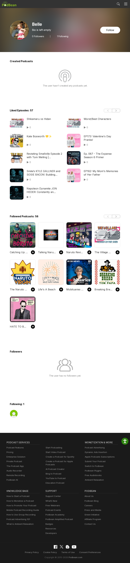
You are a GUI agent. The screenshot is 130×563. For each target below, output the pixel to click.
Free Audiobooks (93, 475)
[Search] (118, 4)
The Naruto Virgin (19, 289)
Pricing (9, 452)
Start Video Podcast (55, 452)
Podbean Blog (91, 501)
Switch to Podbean (94, 466)
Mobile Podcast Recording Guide (22, 510)
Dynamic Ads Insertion (96, 452)
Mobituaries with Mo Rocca (75, 289)
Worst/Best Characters (97, 119)
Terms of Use (68, 552)
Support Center (53, 496)
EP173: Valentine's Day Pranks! (97, 138)
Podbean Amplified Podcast (59, 519)
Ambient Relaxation (94, 480)
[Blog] (67, 547)
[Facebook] (55, 547)
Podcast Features (15, 447)
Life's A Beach (46, 289)
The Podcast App (15, 466)
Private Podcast (14, 461)
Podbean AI (12, 480)
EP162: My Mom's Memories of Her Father (101, 173)
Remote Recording (15, 475)
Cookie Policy (50, 552)
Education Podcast (55, 483)
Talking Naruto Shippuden (47, 252)
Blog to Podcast (53, 473)
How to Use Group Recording (21, 514)
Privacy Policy (32, 552)
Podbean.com (75, 557)
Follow (110, 30)
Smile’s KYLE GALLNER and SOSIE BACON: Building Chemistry (43, 173)
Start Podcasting (54, 447)
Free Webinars (53, 505)
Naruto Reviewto (75, 252)
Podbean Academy (55, 514)
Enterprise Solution (15, 456)
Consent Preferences (90, 552)
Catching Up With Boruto (19, 252)
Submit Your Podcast (95, 461)
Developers (51, 533)
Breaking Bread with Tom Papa (103, 289)
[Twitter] (61, 546)
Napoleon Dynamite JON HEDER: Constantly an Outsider (42, 190)
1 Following (62, 36)
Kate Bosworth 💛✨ (39, 136)
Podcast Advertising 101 (18, 519)
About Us (89, 496)
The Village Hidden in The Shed (103, 252)
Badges (49, 524)
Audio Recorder (14, 470)
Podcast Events (53, 510)
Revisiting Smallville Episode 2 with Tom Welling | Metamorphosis (44, 155)
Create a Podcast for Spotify (60, 456)
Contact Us (90, 524)
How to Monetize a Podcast (20, 501)
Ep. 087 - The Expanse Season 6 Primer (98, 155)
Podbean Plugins (93, 470)
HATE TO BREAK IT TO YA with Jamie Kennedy (19, 326)
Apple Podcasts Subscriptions (100, 456)
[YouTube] (74, 546)
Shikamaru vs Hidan (39, 119)
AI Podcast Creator (55, 469)
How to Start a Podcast (17, 496)
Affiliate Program (92, 519)
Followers (38, 36)
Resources (51, 528)
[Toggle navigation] (126, 4)
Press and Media (92, 510)
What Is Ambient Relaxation (20, 524)
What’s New (51, 501)
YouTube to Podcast (56, 478)
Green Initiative (91, 514)
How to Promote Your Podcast (21, 505)
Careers (88, 505)
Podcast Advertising (95, 447)
